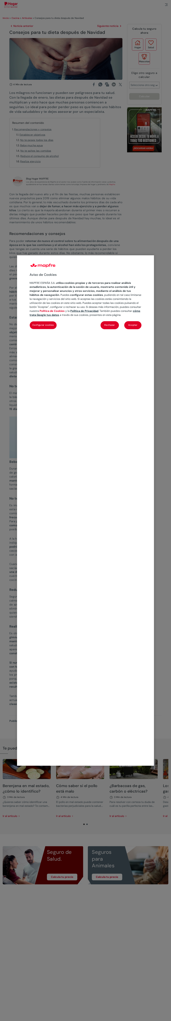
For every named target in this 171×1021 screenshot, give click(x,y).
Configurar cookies (43, 325)
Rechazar (109, 325)
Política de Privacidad (84, 311)
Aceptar (132, 325)
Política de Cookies (52, 311)
